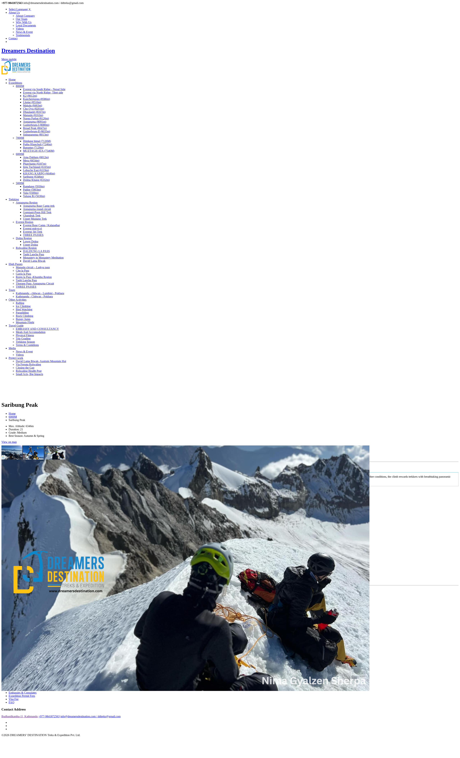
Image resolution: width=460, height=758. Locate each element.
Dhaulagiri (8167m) (34, 111)
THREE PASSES (33, 234)
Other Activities (17, 299)
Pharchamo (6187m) (34, 163)
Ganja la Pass (23, 273)
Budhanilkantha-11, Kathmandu (19, 716)
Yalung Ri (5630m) (34, 196)
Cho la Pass (22, 270)
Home (12, 79)
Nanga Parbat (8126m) (36, 118)
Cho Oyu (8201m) (33, 108)
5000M (20, 183)
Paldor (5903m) (32, 189)
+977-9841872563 (49, 716)
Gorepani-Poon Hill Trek (37, 212)
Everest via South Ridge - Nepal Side (44, 89)
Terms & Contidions (27, 345)
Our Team (21, 19)
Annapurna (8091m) (34, 121)
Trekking (14, 199)
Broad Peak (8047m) (35, 128)
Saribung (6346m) (33, 176)
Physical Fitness (25, 335)
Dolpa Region (24, 238)
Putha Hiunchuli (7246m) (37, 144)
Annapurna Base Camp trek (39, 205)
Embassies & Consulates (22, 692)
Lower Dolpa (30, 241)
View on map (9, 441)
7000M (20, 137)
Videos (20, 28)
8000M (20, 86)
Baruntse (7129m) (33, 147)
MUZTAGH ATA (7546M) (38, 150)
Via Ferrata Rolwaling (28, 364)
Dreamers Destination (28, 50)
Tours (12, 290)
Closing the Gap (25, 367)
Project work (16, 357)
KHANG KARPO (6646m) (39, 173)
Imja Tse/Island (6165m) (37, 167)
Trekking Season (25, 341)
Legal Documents (26, 25)
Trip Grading (23, 338)
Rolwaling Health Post (29, 370)
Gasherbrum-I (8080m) (36, 124)
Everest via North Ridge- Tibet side (43, 92)
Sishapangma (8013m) (36, 134)
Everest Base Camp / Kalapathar (41, 225)
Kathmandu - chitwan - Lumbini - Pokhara (40, 293)
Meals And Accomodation (30, 332)
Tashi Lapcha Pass (33, 254)
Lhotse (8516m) (32, 102)
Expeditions (15, 82)
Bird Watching (24, 309)
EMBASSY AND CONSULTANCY (37, 328)
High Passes (15, 264)
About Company (25, 15)
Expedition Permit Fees (22, 695)
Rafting (20, 302)
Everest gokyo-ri (32, 228)
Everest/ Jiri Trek (32, 231)
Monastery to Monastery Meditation (43, 257)
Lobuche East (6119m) (36, 170)
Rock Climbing (24, 315)
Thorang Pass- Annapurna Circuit (35, 283)
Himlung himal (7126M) (37, 141)
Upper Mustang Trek (35, 218)
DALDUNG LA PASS (36, 251)
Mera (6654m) (31, 160)
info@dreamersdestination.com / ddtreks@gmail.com (90, 716)
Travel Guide (16, 325)
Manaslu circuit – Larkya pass (33, 267)
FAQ (11, 702)
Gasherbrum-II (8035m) (36, 131)
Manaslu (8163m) (33, 115)
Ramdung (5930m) (34, 186)
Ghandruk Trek (31, 215)
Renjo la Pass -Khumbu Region (34, 277)
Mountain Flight (25, 322)
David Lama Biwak (34, 260)
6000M (20, 154)
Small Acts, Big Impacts (29, 374)
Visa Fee (14, 699)
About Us (14, 12)
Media (12, 348)
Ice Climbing (23, 306)
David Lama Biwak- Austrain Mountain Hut (41, 361)
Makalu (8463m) (32, 105)
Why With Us (23, 22)
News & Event (24, 31)
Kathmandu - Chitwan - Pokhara (34, 296)
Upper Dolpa (30, 244)
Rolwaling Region (26, 247)
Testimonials (23, 35)
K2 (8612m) (30, 95)
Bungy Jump (23, 319)
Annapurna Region (27, 202)
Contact (13, 38)
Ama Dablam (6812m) (36, 157)
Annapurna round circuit (37, 209)
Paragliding (22, 312)
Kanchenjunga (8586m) (36, 99)
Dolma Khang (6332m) (36, 179)
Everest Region (24, 222)
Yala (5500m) (30, 192)
